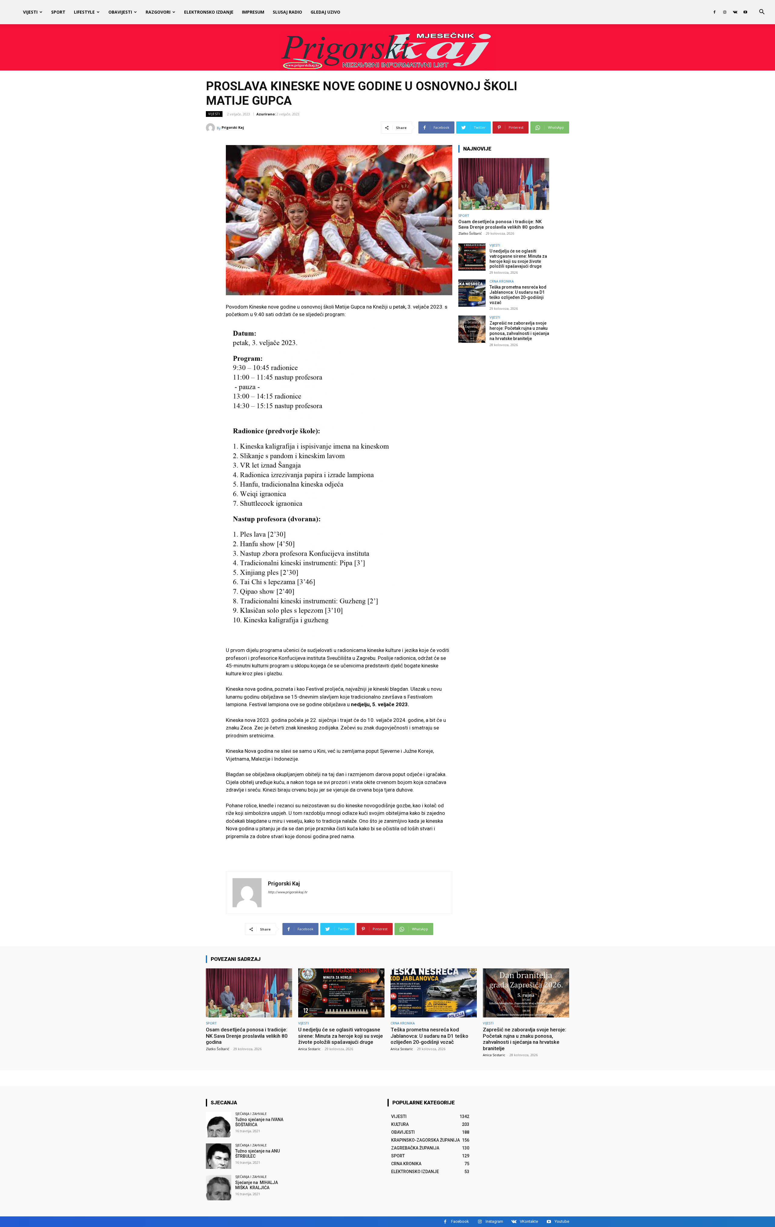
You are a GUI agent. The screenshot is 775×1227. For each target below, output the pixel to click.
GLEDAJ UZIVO (325, 12)
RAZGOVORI (158, 12)
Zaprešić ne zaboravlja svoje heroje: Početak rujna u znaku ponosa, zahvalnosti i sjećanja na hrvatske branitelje (519, 331)
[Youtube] (745, 12)
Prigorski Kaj (233, 127)
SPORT (58, 12)
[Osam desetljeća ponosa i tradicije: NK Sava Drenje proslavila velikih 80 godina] (503, 184)
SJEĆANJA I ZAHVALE (251, 1113)
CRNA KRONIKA (502, 281)
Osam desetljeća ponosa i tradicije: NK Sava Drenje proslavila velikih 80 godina (501, 224)
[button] (761, 12)
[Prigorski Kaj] (211, 127)
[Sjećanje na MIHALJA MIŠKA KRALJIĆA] (218, 1187)
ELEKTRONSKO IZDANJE (208, 12)
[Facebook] (714, 12)
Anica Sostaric (309, 1049)
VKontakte (529, 1221)
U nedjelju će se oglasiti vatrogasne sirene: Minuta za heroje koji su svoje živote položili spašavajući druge (518, 259)
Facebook (460, 1221)
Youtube (562, 1221)
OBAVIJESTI (120, 12)
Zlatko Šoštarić (470, 233)
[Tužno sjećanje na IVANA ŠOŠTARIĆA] (218, 1124)
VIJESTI (30, 12)
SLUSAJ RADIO (287, 12)
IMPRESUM (253, 12)
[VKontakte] (735, 12)
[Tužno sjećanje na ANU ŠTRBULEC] (218, 1156)
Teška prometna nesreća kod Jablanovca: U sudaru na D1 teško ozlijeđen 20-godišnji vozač (518, 295)
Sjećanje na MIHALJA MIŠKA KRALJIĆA (257, 1185)
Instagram (494, 1221)
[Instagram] (724, 12)
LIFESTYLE (84, 12)
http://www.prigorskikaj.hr (287, 892)
